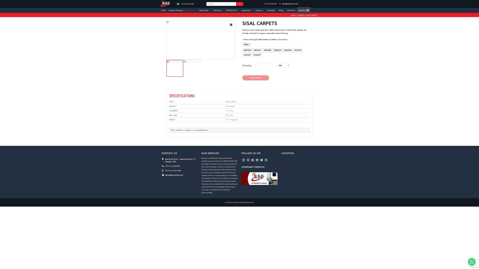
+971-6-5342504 (172, 166)
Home (163, 10)
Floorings (217, 10)
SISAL (246, 44)
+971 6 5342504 (270, 4)
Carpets (191, 10)
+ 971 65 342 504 (187, 4)
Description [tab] (175, 88)
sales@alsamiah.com (290, 4)
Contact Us (291, 10)
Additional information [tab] (195, 88)
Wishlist (302, 10)
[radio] (247, 50)
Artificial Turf (231, 10)
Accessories (246, 10)
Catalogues (271, 10)
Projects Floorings (176, 10)
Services (258, 10)
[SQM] (283, 65)
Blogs (281, 10)
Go (240, 4)
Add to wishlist (255, 78)
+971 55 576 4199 (173, 170)
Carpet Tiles (204, 10)
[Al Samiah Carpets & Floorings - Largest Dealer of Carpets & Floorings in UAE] (165, 3)
